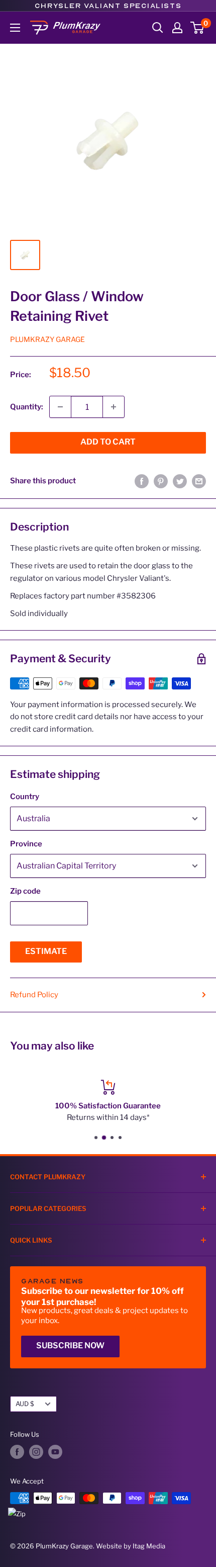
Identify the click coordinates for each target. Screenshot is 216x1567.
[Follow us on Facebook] (17, 1452)
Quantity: (26, 406)
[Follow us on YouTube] (55, 1452)
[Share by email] (199, 481)
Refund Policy (34, 994)
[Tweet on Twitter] (180, 481)
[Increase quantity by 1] (113, 406)
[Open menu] (15, 28)
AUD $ (25, 1404)
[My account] (177, 27)
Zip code (25, 891)
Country (24, 796)
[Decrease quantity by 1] (60, 406)
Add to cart (108, 442)
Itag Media (149, 1546)
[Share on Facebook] (142, 481)
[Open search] (157, 27)
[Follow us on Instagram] (36, 1452)
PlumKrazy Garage (47, 339)
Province (26, 843)
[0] (197, 28)
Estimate (46, 951)
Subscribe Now (70, 1345)
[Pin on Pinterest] (161, 481)
